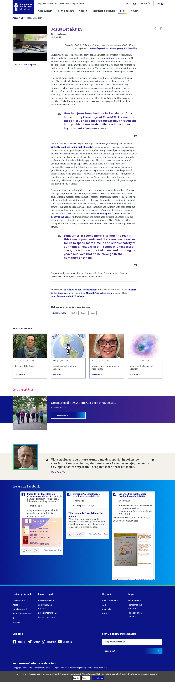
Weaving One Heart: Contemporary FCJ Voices (112, 48)
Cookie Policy (97, 678)
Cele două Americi (59, 313)
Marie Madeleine (46, 600)
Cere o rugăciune (46, 617)
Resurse (134, 10)
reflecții (92, 313)
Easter (83, 313)
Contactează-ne (61, 415)
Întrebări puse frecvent (135, 614)
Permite (76, 678)
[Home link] (23, 7)
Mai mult (19, 375)
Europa (105, 613)
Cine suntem (45, 10)
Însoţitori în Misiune (104, 10)
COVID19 (74, 313)
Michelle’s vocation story (99, 293)
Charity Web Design (100, 668)
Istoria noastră (66, 10)
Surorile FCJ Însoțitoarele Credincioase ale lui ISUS (41, 495)
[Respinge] (172, 676)
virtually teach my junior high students (97, 126)
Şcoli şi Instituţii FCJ (47, 612)
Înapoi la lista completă (25, 65)
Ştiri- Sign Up (111, 651)
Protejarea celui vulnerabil (135, 606)
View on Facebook (50, 550)
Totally (89, 668)
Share (60, 550)
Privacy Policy (134, 600)
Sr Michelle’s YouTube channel (80, 289)
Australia (106, 609)
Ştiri (122, 10)
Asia (104, 604)
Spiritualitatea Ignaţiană (45, 606)
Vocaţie (83, 10)
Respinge (86, 678)
